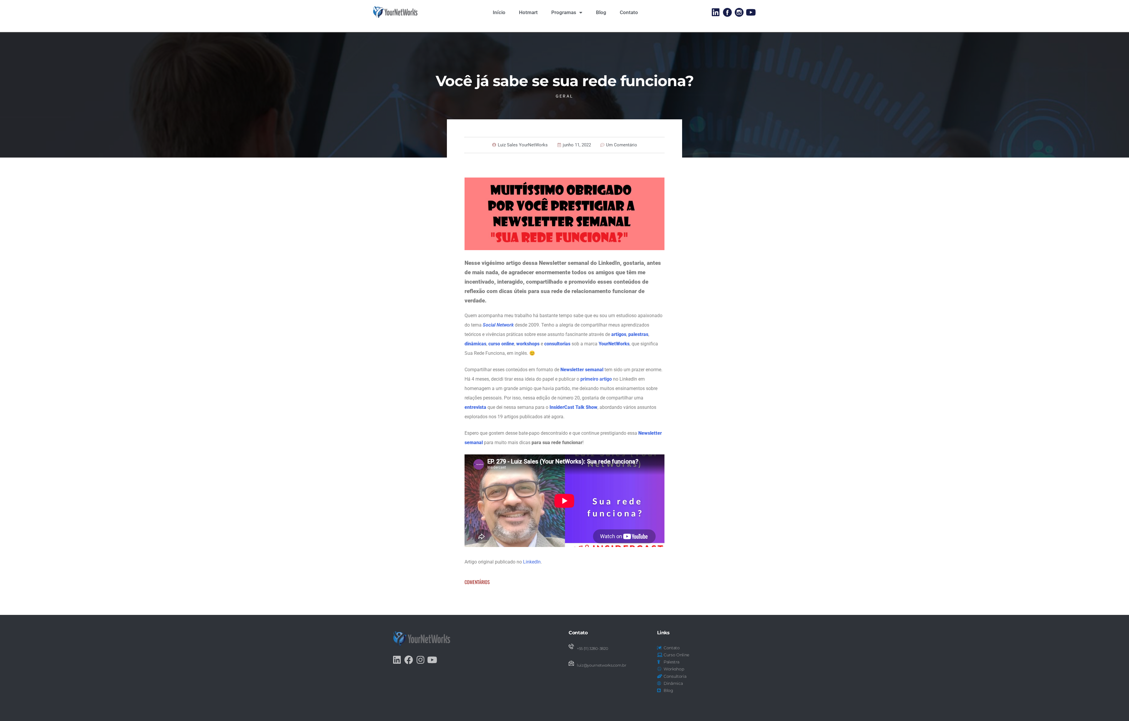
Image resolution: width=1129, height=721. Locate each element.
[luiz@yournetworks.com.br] (571, 663)
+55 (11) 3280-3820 (592, 648)
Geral (565, 96)
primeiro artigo (596, 379)
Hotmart (528, 12)
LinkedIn (532, 562)
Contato (629, 12)
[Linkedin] (715, 12)
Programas (563, 12)
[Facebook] (408, 659)
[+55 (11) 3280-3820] (571, 646)
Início (499, 12)
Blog (601, 12)
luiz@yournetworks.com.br (601, 665)
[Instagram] (420, 659)
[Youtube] (750, 12)
